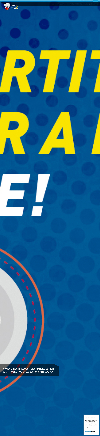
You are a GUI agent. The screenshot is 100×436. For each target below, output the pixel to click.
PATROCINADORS (88, 3)
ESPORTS (65, 3)
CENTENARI (59, 3)
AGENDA (71, 3)
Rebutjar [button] (93, 431)
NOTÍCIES (77, 3)
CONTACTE (95, 3)
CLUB (53, 3)
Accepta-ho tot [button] (88, 431)
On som (81, 3)
